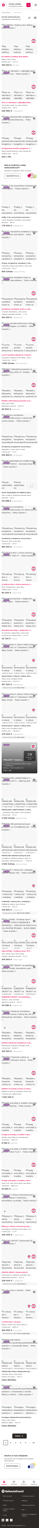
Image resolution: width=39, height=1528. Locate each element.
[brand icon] (3, 5)
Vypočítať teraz (12, 176)
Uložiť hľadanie (12, 1466)
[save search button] (35, 18)
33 (33, 1442)
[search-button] (28, 5)
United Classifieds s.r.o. (18, 1525)
